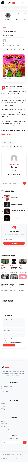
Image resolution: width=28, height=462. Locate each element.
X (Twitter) (4, 458)
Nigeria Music (5, 389)
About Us (3, 421)
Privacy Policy (5, 429)
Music (4, 27)
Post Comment (9, 345)
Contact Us (4, 423)
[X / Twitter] (10, 146)
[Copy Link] (14, 49)
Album (3, 411)
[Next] (25, 269)
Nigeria (4, 142)
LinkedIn (11, 458)
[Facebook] (4, 49)
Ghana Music (4, 394)
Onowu (7, 44)
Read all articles (13, 174)
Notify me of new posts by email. (13, 342)
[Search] (22, 3)
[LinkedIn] (14, 146)
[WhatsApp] (11, 49)
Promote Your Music (6, 386)
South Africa (4, 391)
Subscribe (14, 243)
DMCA (3, 426)
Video (3, 406)
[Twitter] (7, 49)
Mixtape (3, 409)
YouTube (17, 458)
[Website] (12, 170)
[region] (14, 276)
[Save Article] (23, 49)
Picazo (10, 142)
